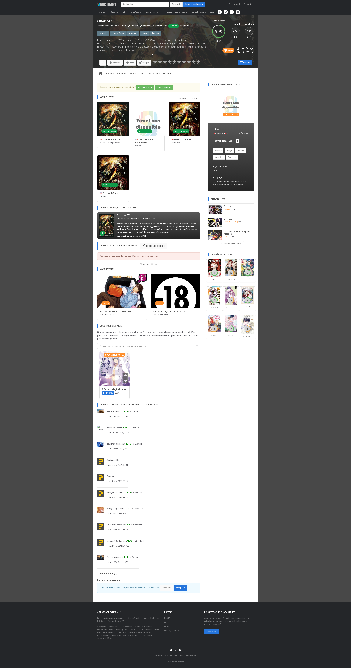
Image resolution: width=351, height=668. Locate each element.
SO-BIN (134, 25)
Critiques (121, 73)
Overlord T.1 (124, 215)
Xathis (109, 428)
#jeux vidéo (232, 157)
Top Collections (198, 12)
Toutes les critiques (148, 264)
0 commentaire (150, 219)
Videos (132, 73)
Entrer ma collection (194, 4)
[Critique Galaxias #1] (214, 295)
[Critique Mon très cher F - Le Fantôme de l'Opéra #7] (247, 324)
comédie (103, 33)
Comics (114, 12)
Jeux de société (154, 12)
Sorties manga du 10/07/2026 (115, 311)
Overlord (135, 411)
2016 (123, 25)
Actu (142, 73)
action (144, 33)
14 (181, 25)
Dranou (110, 557)
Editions (110, 73)
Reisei (109, 411)
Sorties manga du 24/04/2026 (169, 311)
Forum (212, 12)
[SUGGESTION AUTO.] (114, 372)
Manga (102, 12)
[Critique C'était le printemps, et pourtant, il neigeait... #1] (231, 323)
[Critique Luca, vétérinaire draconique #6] (247, 267)
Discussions (154, 73)
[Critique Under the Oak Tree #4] (231, 267)
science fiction (118, 33)
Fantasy (155, 33)
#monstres (219, 157)
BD (124, 12)
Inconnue (115, 25)
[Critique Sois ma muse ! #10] (231, 295)
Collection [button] (116, 63)
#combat (218, 151)
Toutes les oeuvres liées (231, 244)
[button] (102, 63)
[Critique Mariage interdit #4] (247, 295)
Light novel (103, 25)
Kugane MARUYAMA (152, 25)
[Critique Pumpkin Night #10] (214, 267)
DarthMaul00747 (114, 460)
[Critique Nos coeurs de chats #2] (214, 323)
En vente (167, 73)
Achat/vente (181, 12)
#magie (229, 151)
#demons (240, 151)
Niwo (137, 219)
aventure (133, 33)
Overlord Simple (111, 139)
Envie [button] (131, 63)
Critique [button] (145, 63)
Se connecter (235, 4)
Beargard (111, 476)
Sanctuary (174, 655)
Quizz (169, 12)
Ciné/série (136, 12)
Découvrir (176, 4)
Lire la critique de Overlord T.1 (131, 236)
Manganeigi (112, 509)
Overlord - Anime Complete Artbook (237, 232)
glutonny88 (112, 541)
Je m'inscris (211, 632)
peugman (111, 444)
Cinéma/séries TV (171, 631)
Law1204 (111, 525)
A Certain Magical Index (114, 389)
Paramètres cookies (175, 661)
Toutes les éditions (188, 98)
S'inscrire (248, 4)
